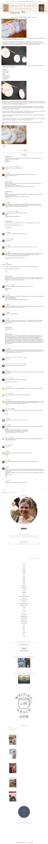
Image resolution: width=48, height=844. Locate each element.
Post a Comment (7, 486)
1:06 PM (6, 281)
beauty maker (24, 623)
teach (24, 583)
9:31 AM (6, 463)
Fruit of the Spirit (24, 618)
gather (24, 578)
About (12, 1)
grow (24, 630)
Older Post (4, 489)
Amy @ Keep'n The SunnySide (11, 166)
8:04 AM (6, 169)
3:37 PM (6, 308)
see (24, 612)
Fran (6, 451)
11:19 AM (6, 241)
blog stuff (24, 601)
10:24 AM (6, 396)
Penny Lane (7, 444)
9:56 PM (6, 366)
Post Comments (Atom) (11, 492)
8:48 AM (6, 374)
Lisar (6, 318)
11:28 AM (6, 248)
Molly (6, 312)
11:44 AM (6, 259)
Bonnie (6, 245)
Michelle (6, 425)
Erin (6, 466)
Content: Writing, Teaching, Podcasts (26, 1)
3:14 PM (6, 301)
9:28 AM (6, 199)
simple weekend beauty (24, 596)
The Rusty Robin (24, 621)
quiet (24, 594)
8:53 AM (6, 383)
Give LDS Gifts (8, 437)
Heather (6, 232)
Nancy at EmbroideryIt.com (10, 211)
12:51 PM (6, 405)
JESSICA (6, 348)
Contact (39, 1)
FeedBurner (26, 650)
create (6, 146)
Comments (12, 729)
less (24, 634)
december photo (24, 587)
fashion (24, 632)
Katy (6, 370)
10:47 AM (6, 228)
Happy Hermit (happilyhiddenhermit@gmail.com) (14, 357)
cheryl (6, 294)
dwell (24, 565)
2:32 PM (6, 447)
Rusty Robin (19, 118)
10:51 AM (6, 235)
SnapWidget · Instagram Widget (34, 558)
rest (24, 609)
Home (7, 1)
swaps (24, 607)
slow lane (24, 610)
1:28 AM (6, 477)
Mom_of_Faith (7, 393)
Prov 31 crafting (24, 614)
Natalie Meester (8, 378)
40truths (23, 598)
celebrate (24, 570)
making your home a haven (24, 603)
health (24, 627)
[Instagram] (24, 528)
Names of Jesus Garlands (22, 38)
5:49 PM (6, 353)
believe (24, 581)
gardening (24, 592)
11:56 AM (6, 272)
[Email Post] (4, 145)
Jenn (6, 304)
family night (24, 585)
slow (24, 576)
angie (6, 202)
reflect (24, 574)
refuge (24, 636)
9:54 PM (6, 360)
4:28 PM (6, 315)
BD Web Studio (22, 842)
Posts (11, 727)
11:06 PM (6, 433)
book (24, 625)
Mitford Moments (24, 605)
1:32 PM (6, 291)
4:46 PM (6, 324)
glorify (24, 629)
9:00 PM (6, 421)
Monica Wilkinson (8, 284)
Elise (6, 173)
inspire (24, 590)
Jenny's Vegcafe (8, 238)
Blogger (31, 842)
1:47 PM (6, 441)
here (32, 119)
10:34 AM (6, 217)
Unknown (7, 386)
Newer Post (43, 489)
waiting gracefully (24, 616)
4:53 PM (6, 330)
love (24, 567)
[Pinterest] (22, 528)
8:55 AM (6, 178)
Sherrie (6, 460)
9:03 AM (6, 389)
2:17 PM (6, 456)
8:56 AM (6, 188)
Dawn (6, 418)
